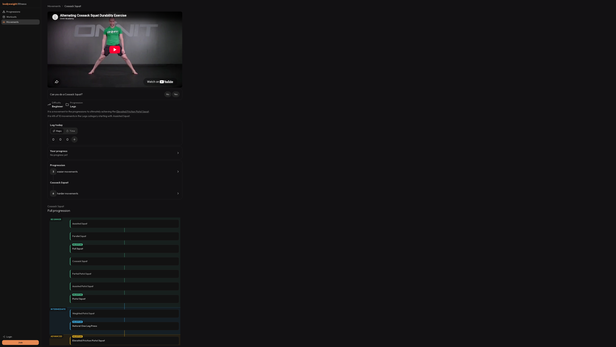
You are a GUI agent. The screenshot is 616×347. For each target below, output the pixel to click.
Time (72, 130)
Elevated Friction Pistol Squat (132, 111)
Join (20, 342)
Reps (59, 130)
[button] (167, 94)
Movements (54, 6)
